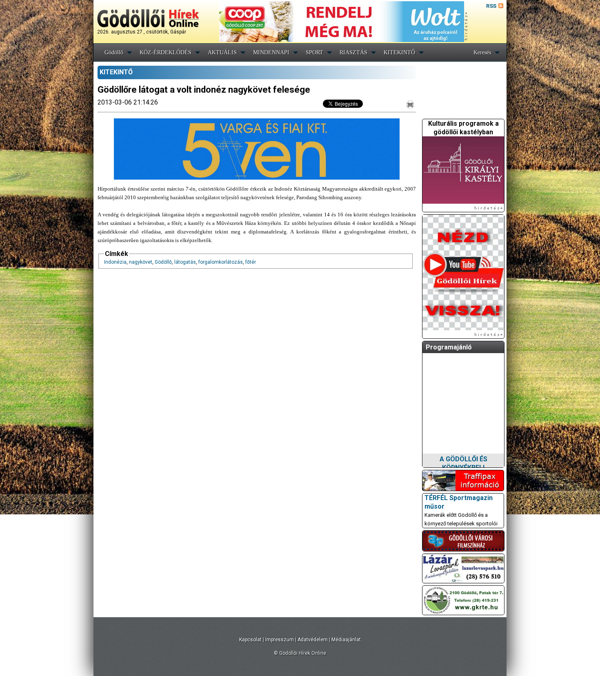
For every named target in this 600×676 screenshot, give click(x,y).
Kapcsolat (250, 640)
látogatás (185, 262)
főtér (250, 262)
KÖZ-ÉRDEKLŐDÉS (165, 52)
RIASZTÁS (353, 52)
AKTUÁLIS (222, 52)
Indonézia (115, 262)
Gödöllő (113, 52)
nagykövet (140, 262)
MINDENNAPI (271, 52)
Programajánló (449, 347)
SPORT (314, 52)
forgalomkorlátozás (220, 262)
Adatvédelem (313, 640)
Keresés (482, 52)
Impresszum (279, 640)
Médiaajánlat (346, 640)
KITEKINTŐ (399, 52)
